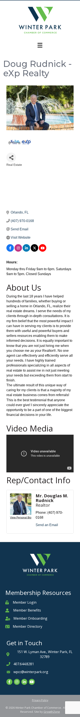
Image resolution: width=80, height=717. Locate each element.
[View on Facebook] (10, 250)
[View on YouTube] (42, 250)
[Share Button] (11, 157)
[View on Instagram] (18, 250)
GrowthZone (52, 712)
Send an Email (47, 525)
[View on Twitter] (34, 250)
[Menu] (40, 45)
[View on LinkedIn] (26, 250)
